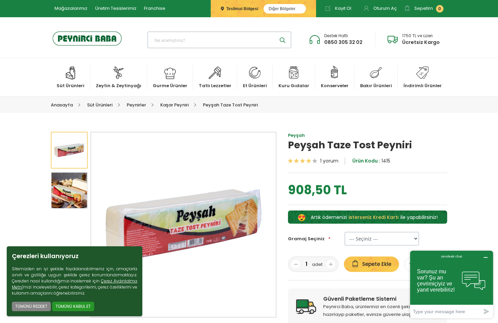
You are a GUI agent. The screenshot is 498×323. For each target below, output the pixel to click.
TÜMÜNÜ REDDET (31, 306)
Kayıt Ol (342, 8)
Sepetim (427, 8)
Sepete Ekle (376, 264)
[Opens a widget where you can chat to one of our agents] (452, 284)
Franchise (154, 8)
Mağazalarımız (71, 8)
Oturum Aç (384, 8)
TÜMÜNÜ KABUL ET (73, 306)
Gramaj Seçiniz (307, 238)
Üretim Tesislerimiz (116, 8)
